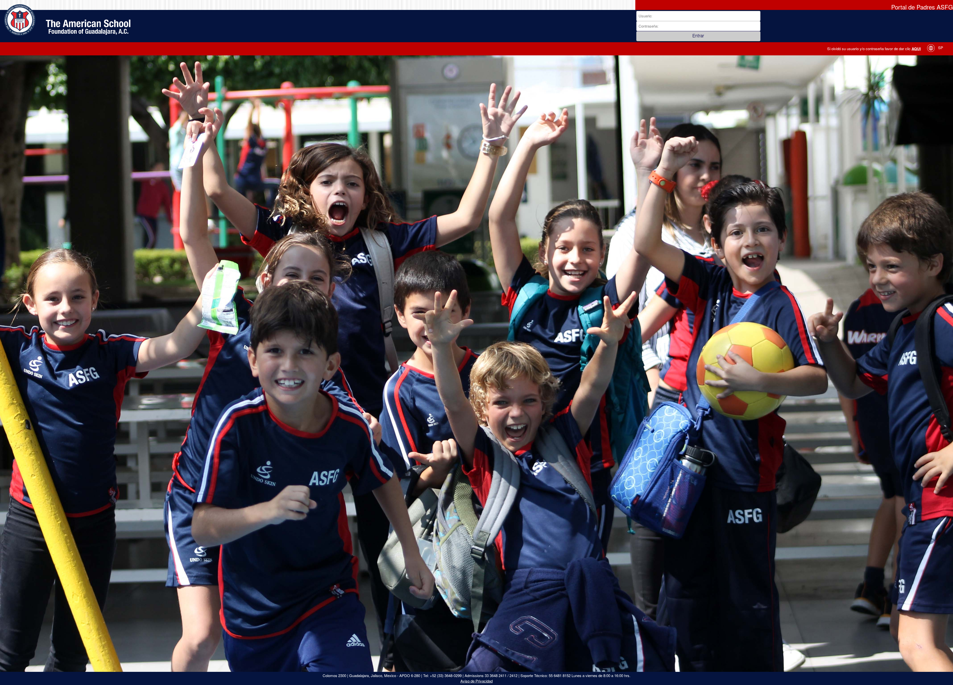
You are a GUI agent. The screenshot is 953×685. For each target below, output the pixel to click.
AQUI (916, 48)
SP (940, 47)
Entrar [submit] (698, 36)
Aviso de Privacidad (476, 681)
